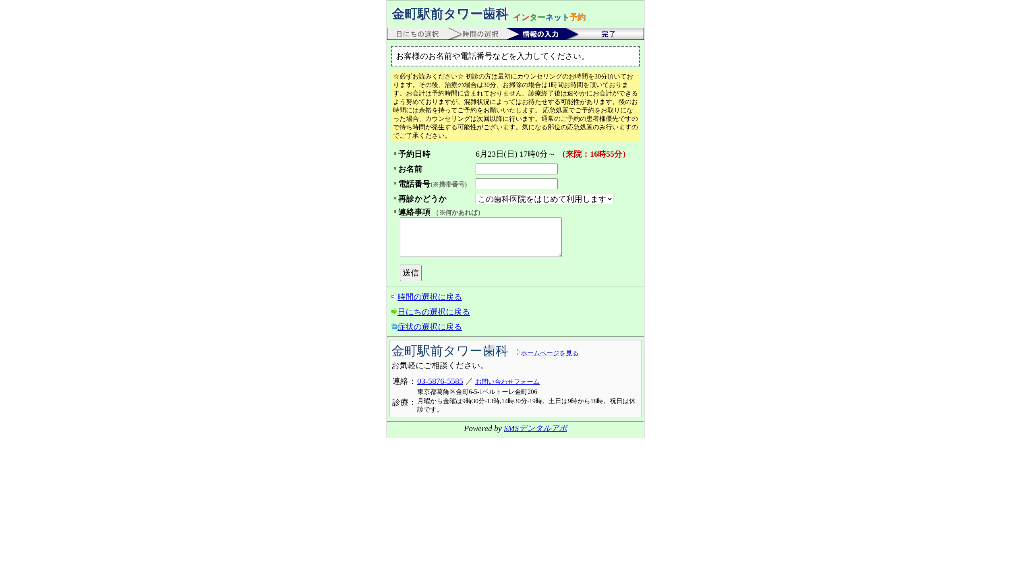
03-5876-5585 (440, 381)
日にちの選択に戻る (433, 311)
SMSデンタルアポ (535, 428)
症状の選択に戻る (429, 326)
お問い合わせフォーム (507, 381)
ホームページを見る (550, 353)
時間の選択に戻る (429, 296)
